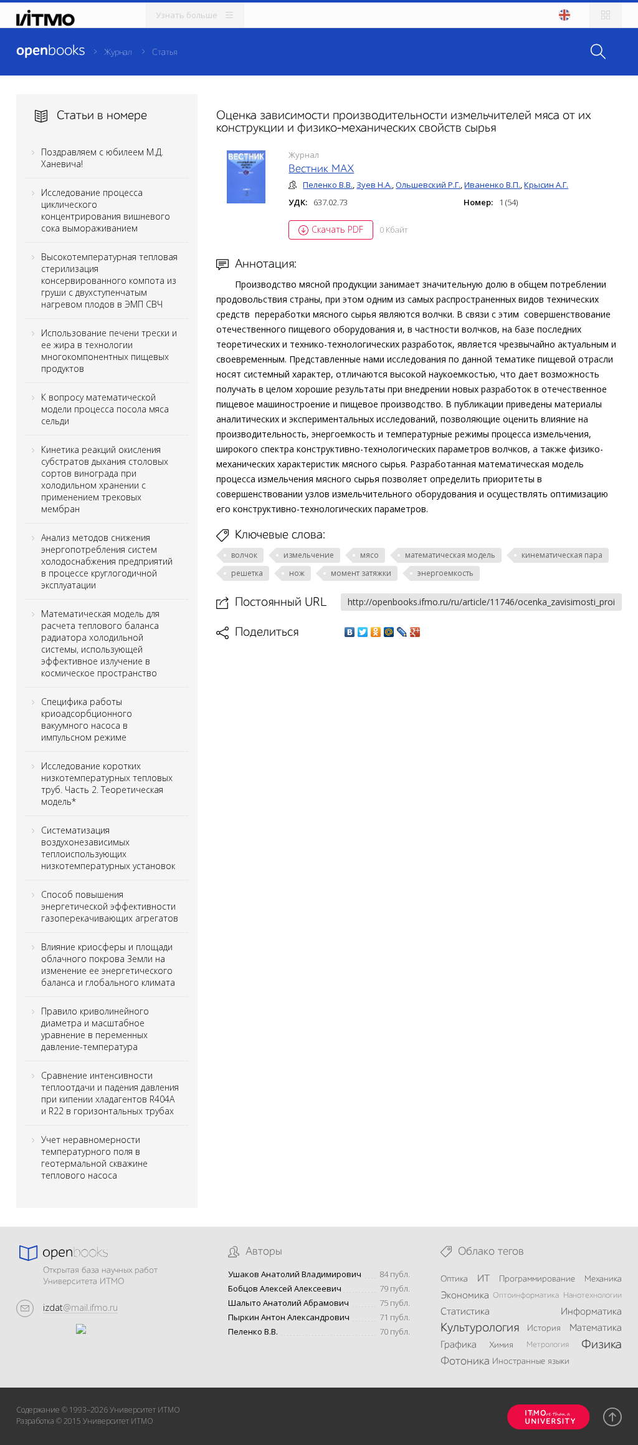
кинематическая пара (561, 555)
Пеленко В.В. (328, 184)
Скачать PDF (337, 229)
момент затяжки (361, 573)
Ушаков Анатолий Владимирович (294, 1274)
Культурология (479, 1328)
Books (50, 51)
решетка (247, 573)
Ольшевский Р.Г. (428, 184)
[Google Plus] (415, 632)
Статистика (465, 1312)
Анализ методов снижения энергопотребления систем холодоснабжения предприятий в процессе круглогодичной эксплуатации (107, 561)
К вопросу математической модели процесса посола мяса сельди (105, 409)
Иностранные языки (530, 1361)
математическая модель (450, 555)
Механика (603, 1279)
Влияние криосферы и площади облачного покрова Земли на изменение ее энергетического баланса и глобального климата (108, 964)
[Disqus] (419, 815)
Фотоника (465, 1361)
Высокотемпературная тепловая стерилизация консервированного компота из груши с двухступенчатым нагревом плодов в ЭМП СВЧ (109, 280)
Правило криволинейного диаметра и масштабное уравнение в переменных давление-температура (95, 1029)
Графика (458, 1345)
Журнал (118, 52)
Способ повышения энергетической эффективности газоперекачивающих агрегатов (109, 906)
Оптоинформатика (526, 1296)
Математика (595, 1328)
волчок (244, 555)
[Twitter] (362, 632)
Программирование (537, 1279)
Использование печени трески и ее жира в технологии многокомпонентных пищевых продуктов (109, 350)
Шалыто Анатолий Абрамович (288, 1303)
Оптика (454, 1279)
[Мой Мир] (389, 632)
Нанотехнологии (592, 1296)
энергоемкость (445, 573)
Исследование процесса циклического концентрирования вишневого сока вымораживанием (105, 210)
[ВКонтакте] (349, 632)
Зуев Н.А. (374, 184)
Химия (501, 1345)
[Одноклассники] (376, 632)
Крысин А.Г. (546, 184)
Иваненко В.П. (492, 184)
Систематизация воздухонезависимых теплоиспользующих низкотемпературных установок (108, 848)
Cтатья (164, 52)
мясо (369, 555)
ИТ (483, 1279)
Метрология (547, 1345)
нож (297, 573)
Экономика (464, 1296)
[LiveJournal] (402, 632)
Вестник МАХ (321, 169)
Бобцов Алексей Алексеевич (284, 1289)
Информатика (591, 1312)
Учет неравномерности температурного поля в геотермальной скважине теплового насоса (94, 1157)
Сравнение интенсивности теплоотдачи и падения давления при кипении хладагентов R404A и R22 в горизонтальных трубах (110, 1093)
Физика (601, 1345)
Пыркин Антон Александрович (289, 1317)
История (544, 1328)
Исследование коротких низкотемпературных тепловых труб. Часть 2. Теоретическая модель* (107, 783)
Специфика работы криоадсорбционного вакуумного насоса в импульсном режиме (86, 719)
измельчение (308, 555)
